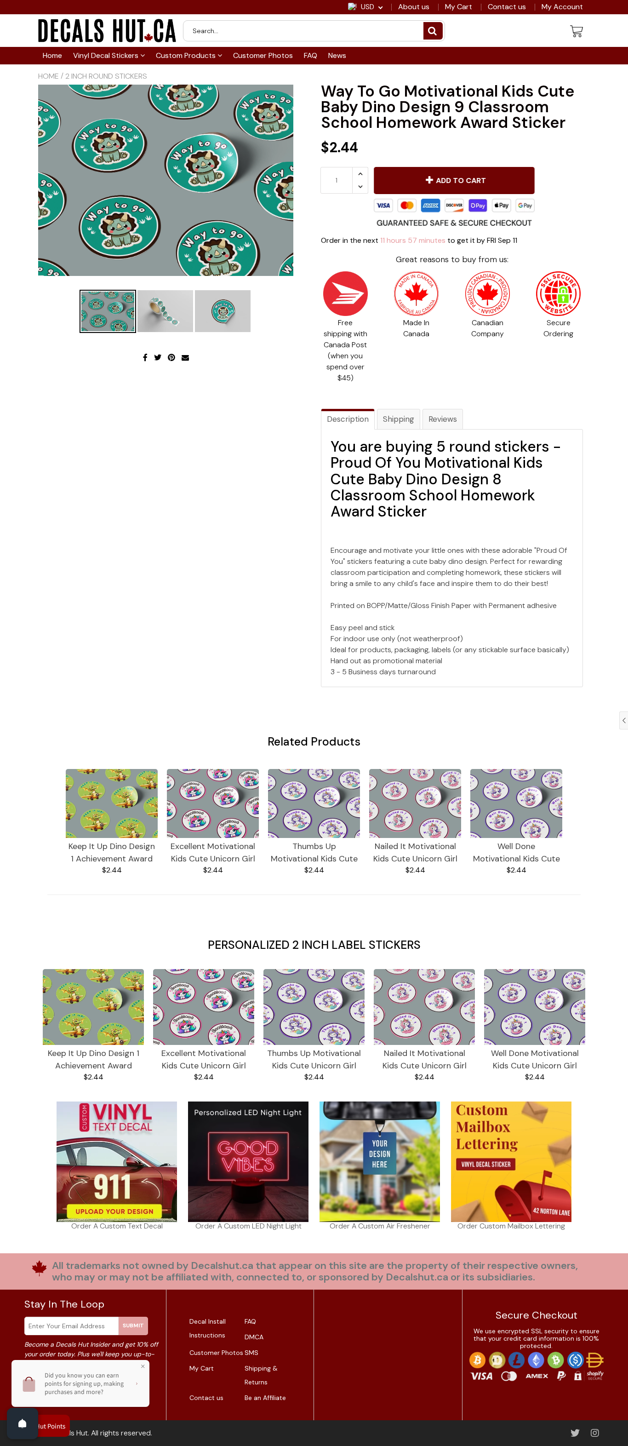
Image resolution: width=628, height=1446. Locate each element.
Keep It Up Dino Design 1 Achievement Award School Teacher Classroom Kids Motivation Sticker (112, 853)
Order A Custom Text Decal (117, 1226)
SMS (251, 1352)
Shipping (398, 419)
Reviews (442, 419)
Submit (133, 1325)
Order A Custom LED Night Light (248, 1226)
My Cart (458, 7)
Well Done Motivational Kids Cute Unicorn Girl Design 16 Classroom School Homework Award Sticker (516, 853)
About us (413, 7)
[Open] (22, 1423)
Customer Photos (263, 55)
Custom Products (186, 55)
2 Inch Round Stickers (106, 76)
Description (348, 419)
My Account (562, 7)
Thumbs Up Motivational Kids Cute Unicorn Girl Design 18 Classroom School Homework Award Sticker (314, 853)
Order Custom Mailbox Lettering (511, 1226)
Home (52, 55)
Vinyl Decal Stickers (106, 55)
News (337, 55)
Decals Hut (70, 1433)
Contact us (507, 7)
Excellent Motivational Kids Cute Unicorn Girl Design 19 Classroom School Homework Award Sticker (213, 853)
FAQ (310, 55)
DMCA (254, 1337)
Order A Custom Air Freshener (380, 1226)
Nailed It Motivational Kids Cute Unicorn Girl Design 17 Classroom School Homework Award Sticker (415, 853)
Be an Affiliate (265, 1398)
